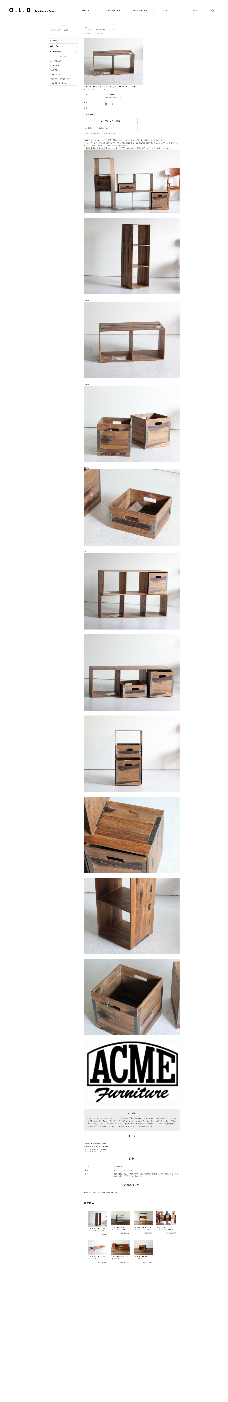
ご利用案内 (55, 65)
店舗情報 (54, 70)
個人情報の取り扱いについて (61, 83)
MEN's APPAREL (139, 11)
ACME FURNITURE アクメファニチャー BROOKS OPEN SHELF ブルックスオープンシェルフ (143, 1230)
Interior (53, 41)
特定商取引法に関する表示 (60, 79)
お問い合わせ (56, 74)
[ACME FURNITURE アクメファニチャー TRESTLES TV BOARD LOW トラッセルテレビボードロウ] (97, 1247)
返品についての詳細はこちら (98, 128)
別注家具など (56, 61)
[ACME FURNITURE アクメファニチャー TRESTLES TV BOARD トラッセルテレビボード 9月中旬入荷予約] (120, 1247)
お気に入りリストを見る (59, 30)
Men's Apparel (56, 51)
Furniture (88, 33)
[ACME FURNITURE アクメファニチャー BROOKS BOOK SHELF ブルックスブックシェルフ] (166, 1218)
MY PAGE (167, 11)
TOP (86, 27)
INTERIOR (85, 11)
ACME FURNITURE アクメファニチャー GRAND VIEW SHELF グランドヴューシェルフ (120, 1230)
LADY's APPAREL (112, 11)
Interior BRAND (89, 29)
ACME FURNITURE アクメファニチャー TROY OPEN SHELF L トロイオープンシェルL (97, 1232)
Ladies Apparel (56, 46)
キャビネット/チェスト (112, 29)
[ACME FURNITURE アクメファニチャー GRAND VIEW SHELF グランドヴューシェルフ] (120, 1218)
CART (194, 11)
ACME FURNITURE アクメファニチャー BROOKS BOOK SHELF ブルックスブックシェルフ (166, 1230)
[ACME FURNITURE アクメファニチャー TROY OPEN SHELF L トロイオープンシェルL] (97, 1219)
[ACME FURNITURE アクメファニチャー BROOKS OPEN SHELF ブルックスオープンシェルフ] (143, 1218)
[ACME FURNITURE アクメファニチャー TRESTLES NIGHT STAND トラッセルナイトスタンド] (143, 1247)
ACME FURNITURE (100, 29)
